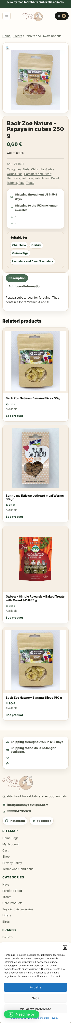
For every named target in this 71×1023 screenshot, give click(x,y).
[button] (65, 947)
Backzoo (8, 937)
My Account (10, 844)
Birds (26, 169)
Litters (6, 915)
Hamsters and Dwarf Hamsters (32, 261)
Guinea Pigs (14, 173)
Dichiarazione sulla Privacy (43, 1017)
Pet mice (27, 178)
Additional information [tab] (24, 286)
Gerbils (50, 169)
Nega (35, 998)
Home (6, 36)
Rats (21, 182)
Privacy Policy (12, 863)
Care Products (12, 903)
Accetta (35, 987)
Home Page (10, 838)
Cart (5, 850)
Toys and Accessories (17, 909)
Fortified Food (12, 891)
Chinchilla (37, 169)
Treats (17, 36)
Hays (5, 884)
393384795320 (19, 811)
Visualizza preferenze (35, 1009)
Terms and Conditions (18, 869)
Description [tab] (17, 278)
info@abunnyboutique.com (27, 805)
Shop (6, 856)
